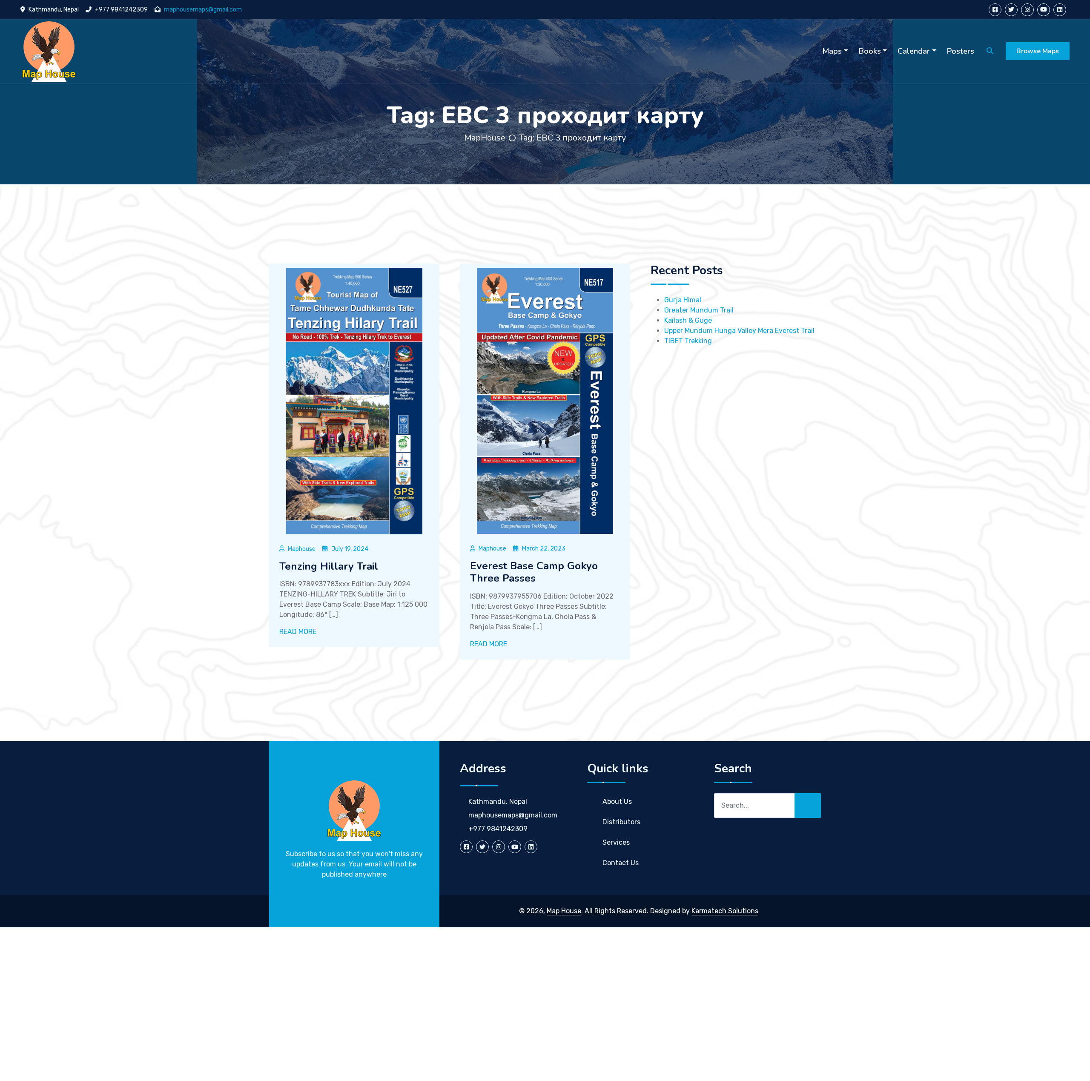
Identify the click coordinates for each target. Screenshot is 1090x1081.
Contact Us (620, 863)
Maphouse (302, 549)
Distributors (621, 822)
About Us (617, 801)
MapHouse (484, 137)
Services (616, 842)
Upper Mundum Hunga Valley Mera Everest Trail (739, 331)
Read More (298, 632)
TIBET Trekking (688, 341)
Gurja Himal (682, 300)
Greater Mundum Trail (699, 310)
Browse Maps (1037, 51)
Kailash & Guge (688, 320)
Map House (564, 911)
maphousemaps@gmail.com (203, 9)
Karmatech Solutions (724, 911)
